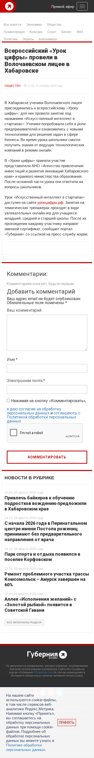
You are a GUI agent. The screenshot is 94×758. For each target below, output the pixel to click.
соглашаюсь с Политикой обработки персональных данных (43, 417)
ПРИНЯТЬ (66, 723)
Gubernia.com (44, 672)
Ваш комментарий (24, 310)
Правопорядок (14, 31)
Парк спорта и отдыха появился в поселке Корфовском (42, 556)
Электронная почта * (26, 380)
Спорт (51, 31)
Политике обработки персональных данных (25, 747)
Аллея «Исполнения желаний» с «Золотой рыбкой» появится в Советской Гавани (40, 604)
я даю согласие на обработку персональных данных (34, 411)
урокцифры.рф (50, 202)
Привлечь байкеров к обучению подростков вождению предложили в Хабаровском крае (45, 503)
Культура (36, 31)
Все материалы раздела (24, 622)
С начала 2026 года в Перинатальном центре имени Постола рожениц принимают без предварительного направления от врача (46, 531)
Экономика (34, 24)
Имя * (12, 359)
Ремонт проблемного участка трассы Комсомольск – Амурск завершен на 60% (47, 579)
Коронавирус (48, 39)
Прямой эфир (62, 6)
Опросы (28, 39)
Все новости (12, 24)
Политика (11, 39)
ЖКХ (80, 31)
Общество (54, 24)
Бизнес (66, 31)
